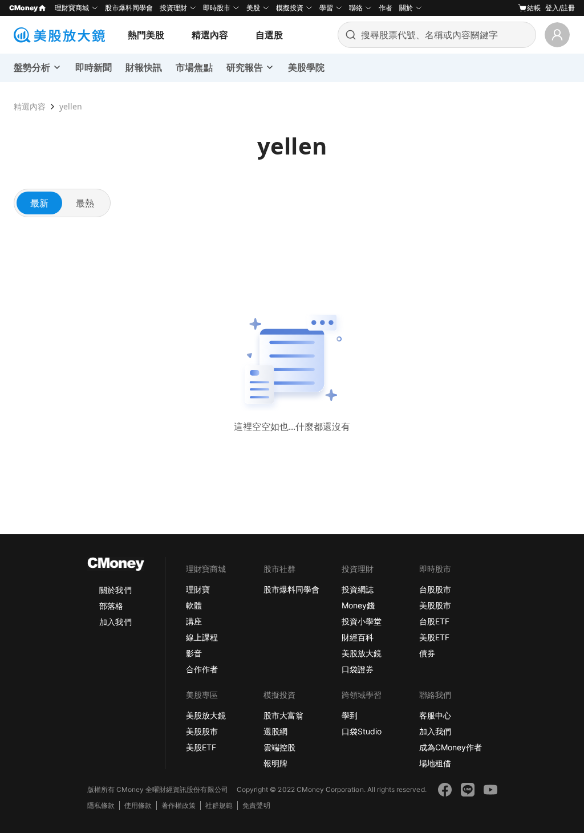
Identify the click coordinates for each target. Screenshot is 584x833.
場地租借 (435, 763)
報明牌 (275, 763)
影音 (194, 653)
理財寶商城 (72, 7)
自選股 (269, 35)
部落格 (111, 606)
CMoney (23, 7)
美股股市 (435, 605)
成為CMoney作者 (450, 747)
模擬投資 (289, 7)
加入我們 (115, 622)
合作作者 (202, 669)
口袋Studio (362, 731)
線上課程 (202, 637)
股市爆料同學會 (129, 7)
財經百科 (358, 637)
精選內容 (210, 35)
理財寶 (198, 589)
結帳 (534, 7)
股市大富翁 (283, 715)
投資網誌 (358, 589)
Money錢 (358, 605)
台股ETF (434, 621)
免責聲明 (256, 805)
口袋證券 (358, 669)
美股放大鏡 (362, 653)
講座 (194, 621)
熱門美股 (146, 35)
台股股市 (435, 589)
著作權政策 (178, 805)
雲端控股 (279, 747)
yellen (70, 106)
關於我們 (115, 590)
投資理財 (173, 7)
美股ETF (434, 637)
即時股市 (216, 7)
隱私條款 (101, 805)
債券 (427, 653)
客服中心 (435, 715)
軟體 (194, 605)
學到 (350, 715)
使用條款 (138, 805)
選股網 (275, 731)
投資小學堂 (362, 621)
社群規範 (219, 805)
